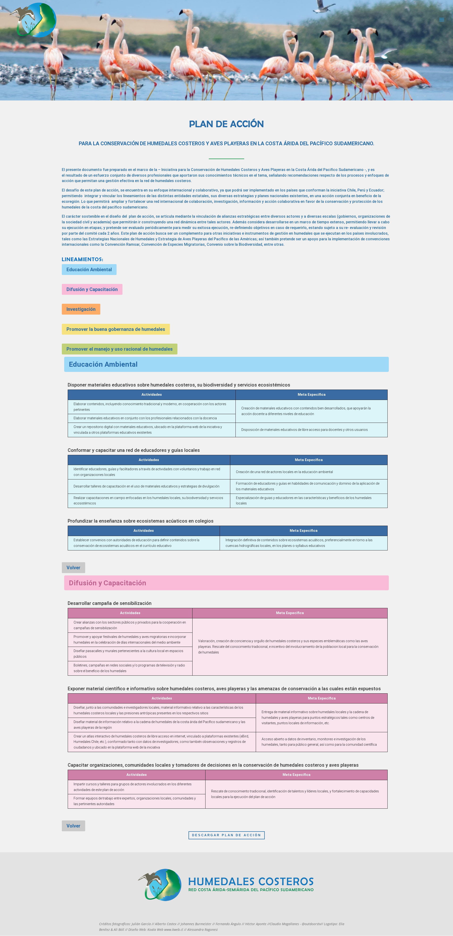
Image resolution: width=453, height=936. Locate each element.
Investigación (81, 309)
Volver (73, 567)
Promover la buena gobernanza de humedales (116, 329)
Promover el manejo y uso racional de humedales (120, 349)
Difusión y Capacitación (92, 289)
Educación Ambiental (89, 269)
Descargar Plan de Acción (226, 835)
